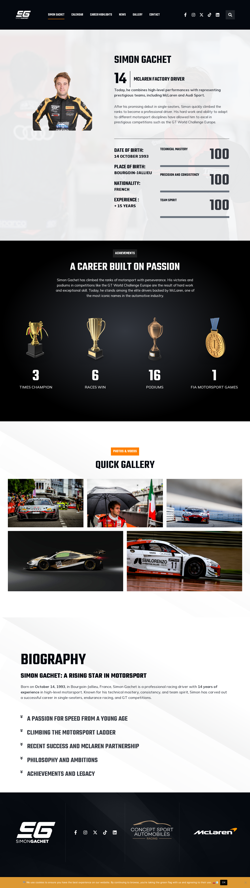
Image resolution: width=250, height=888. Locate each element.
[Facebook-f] (185, 15)
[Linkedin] (218, 15)
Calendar (77, 15)
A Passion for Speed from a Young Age (77, 719)
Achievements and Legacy (61, 774)
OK (223, 882)
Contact (154, 15)
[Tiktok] (210, 15)
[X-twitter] (201, 15)
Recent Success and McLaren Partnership (83, 747)
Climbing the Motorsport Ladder (71, 733)
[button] (230, 14)
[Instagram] (193, 15)
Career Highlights (101, 15)
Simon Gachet (56, 15)
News (122, 15)
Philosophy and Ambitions (62, 760)
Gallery (137, 15)
